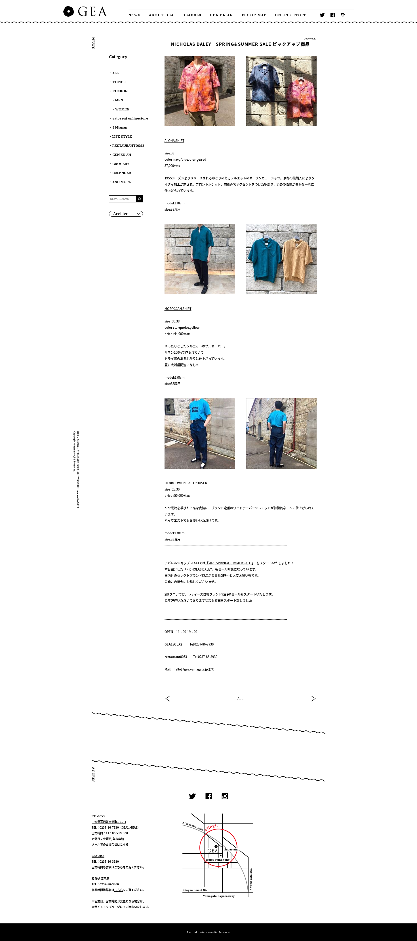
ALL (240, 698)
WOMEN (122, 109)
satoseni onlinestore (130, 118)
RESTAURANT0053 (128, 146)
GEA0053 (191, 15)
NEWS (135, 15)
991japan (119, 127)
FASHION (120, 91)
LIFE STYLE (122, 137)
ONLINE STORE (291, 15)
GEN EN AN (221, 15)
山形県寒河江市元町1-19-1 (109, 822)
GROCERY (120, 164)
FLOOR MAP (254, 15)
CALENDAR (121, 173)
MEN (119, 100)
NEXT (313, 698)
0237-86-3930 (109, 861)
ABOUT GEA (161, 15)
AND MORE (121, 182)
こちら (124, 844)
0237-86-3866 (109, 884)
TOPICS (118, 82)
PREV (168, 698)
